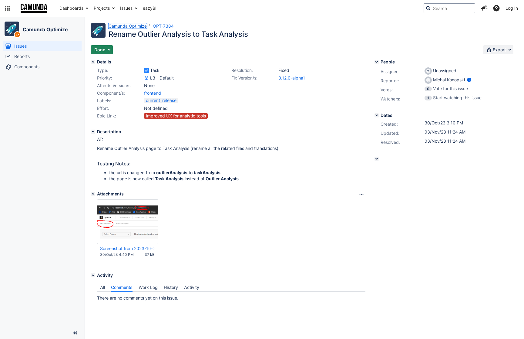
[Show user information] (469, 79)
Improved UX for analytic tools (176, 115)
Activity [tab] (191, 287)
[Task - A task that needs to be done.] (146, 70)
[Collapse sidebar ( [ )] (75, 332)
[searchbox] (449, 8)
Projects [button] (102, 8)
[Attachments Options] (361, 194)
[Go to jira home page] (34, 8)
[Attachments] (93, 194)
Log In (512, 8)
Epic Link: (106, 115)
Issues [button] (126, 8)
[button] (7, 8)
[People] (377, 62)
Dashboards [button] (71, 8)
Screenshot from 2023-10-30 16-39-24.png (127, 248)
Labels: (104, 100)
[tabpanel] (231, 296)
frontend (152, 93)
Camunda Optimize (45, 29)
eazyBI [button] (149, 8)
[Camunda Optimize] (12, 29)
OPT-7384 (163, 26)
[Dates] (377, 115)
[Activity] (93, 275)
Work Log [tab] (148, 287)
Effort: (103, 108)
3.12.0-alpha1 (291, 77)
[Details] (93, 62)
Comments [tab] (122, 287)
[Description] (93, 132)
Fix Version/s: (244, 77)
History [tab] (171, 287)
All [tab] (102, 287)
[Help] (496, 8)
